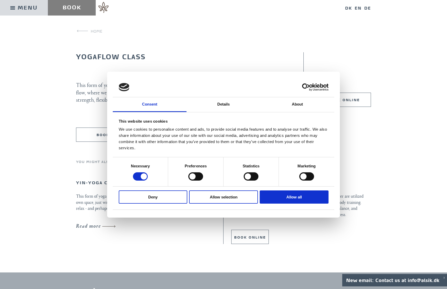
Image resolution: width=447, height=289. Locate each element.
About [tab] (297, 104)
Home (96, 31)
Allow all (294, 197)
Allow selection (223, 197)
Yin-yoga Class (98, 182)
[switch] (195, 176)
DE (367, 8)
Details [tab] (223, 104)
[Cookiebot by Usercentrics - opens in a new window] (306, 87)
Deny (153, 197)
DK (348, 8)
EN (358, 8)
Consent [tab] (150, 104)
